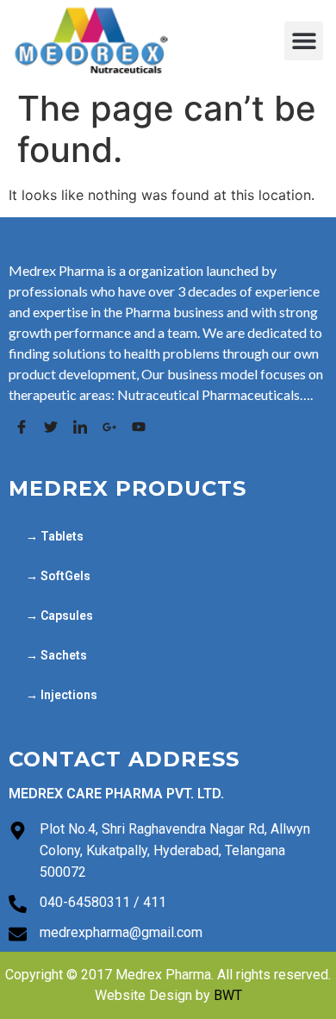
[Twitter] (50, 427)
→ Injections (61, 695)
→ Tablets (55, 536)
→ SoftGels (58, 576)
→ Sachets (56, 655)
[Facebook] (21, 427)
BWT (228, 995)
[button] (303, 41)
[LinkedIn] (80, 427)
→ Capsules (59, 615)
